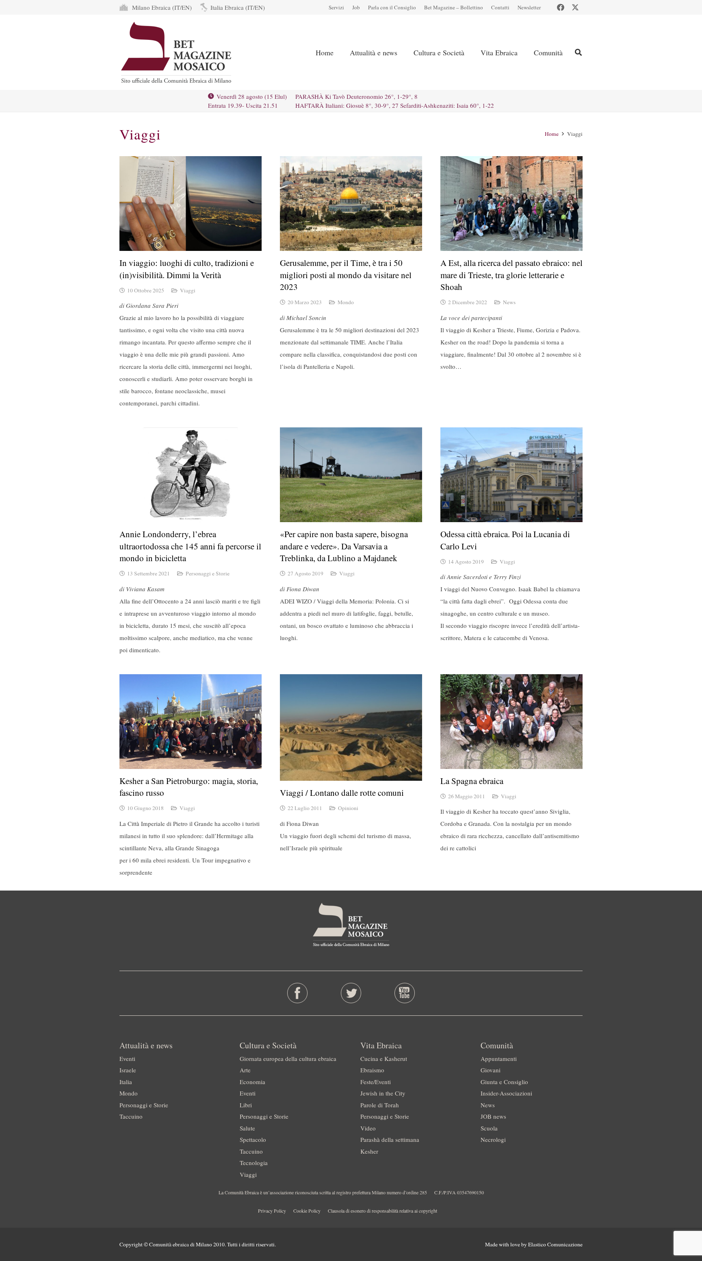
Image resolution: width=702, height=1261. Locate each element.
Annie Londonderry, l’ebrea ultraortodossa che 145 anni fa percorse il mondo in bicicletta (190, 546)
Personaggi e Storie (208, 573)
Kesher (369, 1151)
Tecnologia (254, 1163)
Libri (246, 1105)
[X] (575, 7)
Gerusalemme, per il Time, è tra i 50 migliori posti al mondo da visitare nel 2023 (346, 274)
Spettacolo (253, 1139)
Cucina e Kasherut (383, 1058)
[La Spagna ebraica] (511, 721)
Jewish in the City (382, 1093)
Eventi (127, 1058)
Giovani (490, 1070)
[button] (578, 52)
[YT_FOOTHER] (404, 993)
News (509, 302)
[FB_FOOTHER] (297, 993)
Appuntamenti (499, 1058)
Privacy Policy (272, 1210)
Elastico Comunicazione (555, 1244)
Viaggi (187, 290)
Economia (252, 1082)
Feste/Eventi (375, 1082)
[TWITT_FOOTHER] (351, 993)
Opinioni (348, 808)
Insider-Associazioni (506, 1093)
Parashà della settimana (389, 1139)
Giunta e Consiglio (504, 1082)
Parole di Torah (379, 1105)
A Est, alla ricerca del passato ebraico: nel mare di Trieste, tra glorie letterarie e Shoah (511, 274)
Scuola (489, 1128)
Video (368, 1128)
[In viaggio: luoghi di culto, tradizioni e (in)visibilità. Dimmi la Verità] (190, 203)
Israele (127, 1070)
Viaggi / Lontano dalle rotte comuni (342, 792)
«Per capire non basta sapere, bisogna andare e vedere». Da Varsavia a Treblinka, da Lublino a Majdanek (344, 546)
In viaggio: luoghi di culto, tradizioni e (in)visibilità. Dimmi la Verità (186, 268)
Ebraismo (372, 1070)
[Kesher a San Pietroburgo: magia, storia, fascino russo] (190, 721)
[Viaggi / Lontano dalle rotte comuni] (351, 727)
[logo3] (176, 52)
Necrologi (493, 1139)
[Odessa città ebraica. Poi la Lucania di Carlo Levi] (511, 474)
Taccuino (131, 1116)
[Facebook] (560, 7)
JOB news (493, 1116)
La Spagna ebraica (471, 780)
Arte (245, 1070)
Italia (125, 1082)
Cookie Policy (307, 1210)
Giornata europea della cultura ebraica (288, 1058)
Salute (247, 1128)
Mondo (346, 302)
